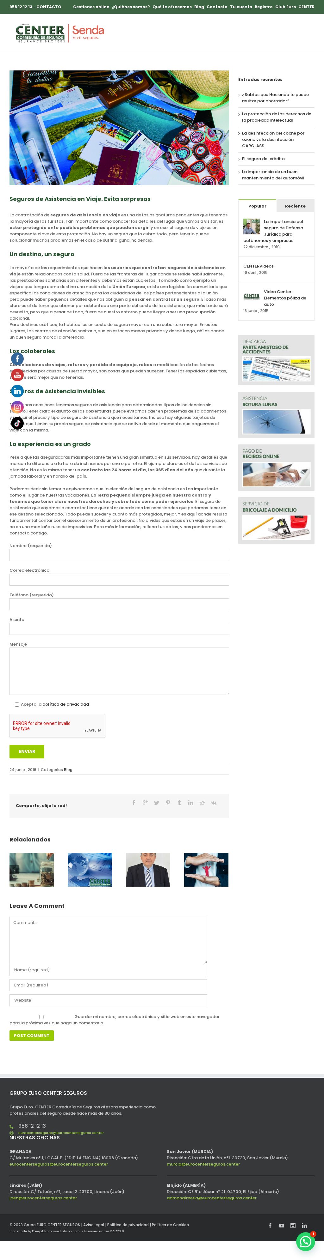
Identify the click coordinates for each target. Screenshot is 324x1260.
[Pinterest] (168, 802)
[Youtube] (281, 1225)
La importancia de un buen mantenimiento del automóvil (273, 175)
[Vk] (213, 802)
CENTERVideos (258, 266)
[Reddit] (202, 802)
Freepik (38, 1231)
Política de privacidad (128, 1224)
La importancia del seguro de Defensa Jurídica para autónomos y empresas (273, 231)
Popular (257, 206)
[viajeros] (119, 127)
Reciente (295, 206)
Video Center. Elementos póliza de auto (285, 298)
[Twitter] (156, 802)
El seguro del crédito (263, 159)
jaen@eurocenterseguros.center (43, 1198)
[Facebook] (133, 802)
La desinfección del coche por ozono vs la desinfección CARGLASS (273, 139)
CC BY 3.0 (117, 1231)
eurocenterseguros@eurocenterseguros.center (61, 1132)
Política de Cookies (170, 1224)
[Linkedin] (190, 802)
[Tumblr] (179, 802)
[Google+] (145, 802)
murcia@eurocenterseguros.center (203, 1164)
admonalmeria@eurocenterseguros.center (212, 1198)
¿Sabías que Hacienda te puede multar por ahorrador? (275, 98)
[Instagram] (293, 1225)
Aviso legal (93, 1224)
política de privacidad (65, 704)
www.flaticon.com (66, 1231)
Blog (68, 769)
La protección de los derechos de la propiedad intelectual (276, 117)
